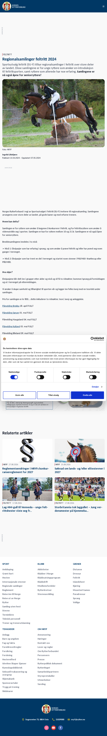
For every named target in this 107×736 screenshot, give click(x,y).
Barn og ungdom (10, 638)
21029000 (60, 719)
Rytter (5, 602)
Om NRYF (42, 629)
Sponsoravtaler (10, 683)
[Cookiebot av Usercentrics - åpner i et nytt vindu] (92, 339)
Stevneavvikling (46, 594)
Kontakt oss (44, 643)
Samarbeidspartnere (48, 671)
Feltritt (76, 577)
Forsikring (7, 651)
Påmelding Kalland (11, 326)
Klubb (41, 564)
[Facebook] (60, 727)
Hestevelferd (9, 659)
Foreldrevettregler (11, 647)
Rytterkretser (45, 590)
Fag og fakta (8, 643)
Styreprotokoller (46, 675)
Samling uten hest (11, 606)
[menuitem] (18, 564)
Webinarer (7, 691)
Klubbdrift (43, 581)
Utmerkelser (44, 680)
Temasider (8, 629)
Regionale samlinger (12, 585)
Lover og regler (45, 647)
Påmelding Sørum (10, 312)
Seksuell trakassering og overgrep (14, 673)
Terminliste (8, 614)
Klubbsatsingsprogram (49, 577)
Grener (77, 564)
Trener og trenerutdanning (16, 623)
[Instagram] (46, 727)
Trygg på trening (10, 687)
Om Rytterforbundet (48, 651)
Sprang (76, 598)
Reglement (7, 590)
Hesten (6, 577)
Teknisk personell (11, 618)
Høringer (42, 638)
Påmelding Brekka (10, 306)
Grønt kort (7, 573)
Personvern (43, 655)
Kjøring (76, 585)
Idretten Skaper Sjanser (14, 663)
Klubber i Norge (45, 573)
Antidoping (7, 569)
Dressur (77, 573)
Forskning (7, 655)
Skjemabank (8, 678)
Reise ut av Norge (11, 598)
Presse (41, 659)
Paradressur (79, 594)
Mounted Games (81, 590)
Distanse (77, 569)
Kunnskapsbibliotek (12, 667)
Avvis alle (19, 395)
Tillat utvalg (53, 395)
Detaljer (95, 387)
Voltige (76, 602)
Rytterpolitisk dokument (50, 663)
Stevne (6, 610)
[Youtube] (53, 727)
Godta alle (87, 395)
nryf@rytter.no (78, 719)
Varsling (42, 684)
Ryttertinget (44, 667)
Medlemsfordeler (46, 585)
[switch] (40, 377)
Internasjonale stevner (14, 581)
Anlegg (5, 634)
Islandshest (79, 581)
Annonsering (44, 634)
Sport (5, 564)
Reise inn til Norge (11, 594)
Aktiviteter (43, 569)
